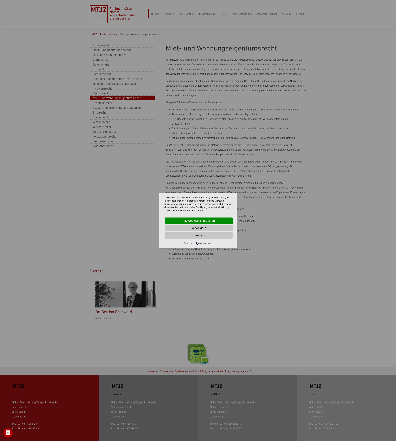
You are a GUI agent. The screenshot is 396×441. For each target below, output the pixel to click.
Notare (223, 13)
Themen (155, 13)
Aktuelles (286, 13)
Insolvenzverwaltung (267, 13)
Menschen (169, 13)
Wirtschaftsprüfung (243, 13)
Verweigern (198, 228)
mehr (198, 235)
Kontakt (300, 13)
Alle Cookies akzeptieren (199, 220)
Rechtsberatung (187, 13)
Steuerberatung (207, 13)
